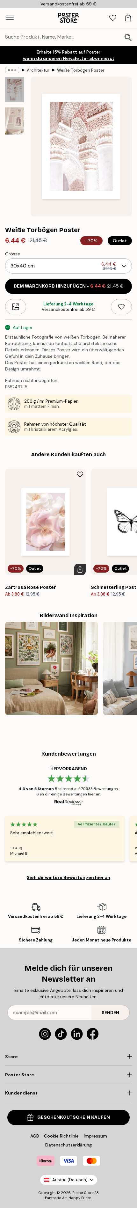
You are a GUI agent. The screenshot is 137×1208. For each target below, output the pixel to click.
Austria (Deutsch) (70, 1179)
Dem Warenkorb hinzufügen (69, 286)
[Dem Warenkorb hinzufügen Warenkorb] (80, 569)
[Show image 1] (14, 89)
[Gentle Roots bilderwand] (51, 668)
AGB (34, 1136)
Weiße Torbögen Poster (81, 70)
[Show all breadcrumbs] (12, 70)
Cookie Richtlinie (61, 1136)
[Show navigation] (10, 18)
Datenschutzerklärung (68, 1145)
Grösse (12, 254)
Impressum (95, 1136)
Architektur (38, 70)
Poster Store (82, 1192)
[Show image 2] (14, 121)
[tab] (112, 18)
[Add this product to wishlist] (121, 306)
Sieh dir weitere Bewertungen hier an (68, 877)
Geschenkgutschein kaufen (73, 1117)
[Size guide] (15, 306)
